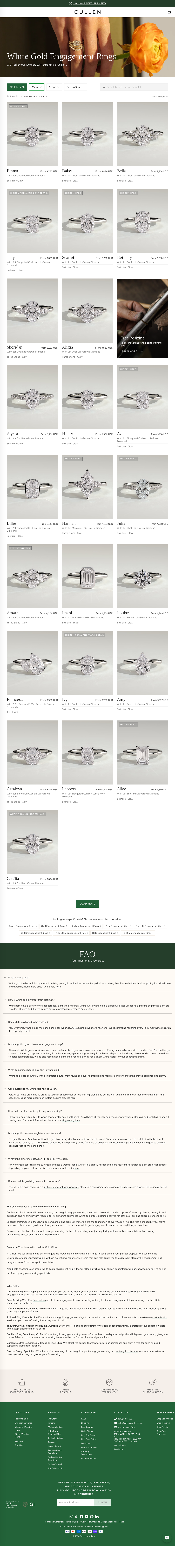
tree (138, 1342)
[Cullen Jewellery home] (87, 12)
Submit (103, 1502)
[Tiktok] (76, 1516)
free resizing (39, 1300)
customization (159, 1317)
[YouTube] (86, 1516)
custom (39, 1253)
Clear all (43, 96)
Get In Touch (120, 1445)
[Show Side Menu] (6, 12)
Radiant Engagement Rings (85, 926)
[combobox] (36, 87)
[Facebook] (81, 1516)
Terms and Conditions (54, 1521)
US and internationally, (51, 1294)
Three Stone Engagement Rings (70, 933)
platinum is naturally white (72, 1005)
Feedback (118, 1449)
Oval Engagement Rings (53, 926)
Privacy (83, 1521)
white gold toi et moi (127, 1351)
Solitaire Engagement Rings (34, 933)
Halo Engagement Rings (104, 933)
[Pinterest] (91, 1516)
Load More (87, 903)
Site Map (100, 1521)
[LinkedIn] (97, 1516)
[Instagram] (71, 1516)
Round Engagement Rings (22, 926)
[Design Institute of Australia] (11, 1506)
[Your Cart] (169, 12)
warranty (153, 1308)
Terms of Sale (72, 1521)
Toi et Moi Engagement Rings (137, 933)
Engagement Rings (115, 1521)
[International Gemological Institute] (29, 1505)
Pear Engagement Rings (117, 926)
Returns (91, 1521)
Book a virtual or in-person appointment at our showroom (116, 1268)
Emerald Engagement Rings (149, 926)
